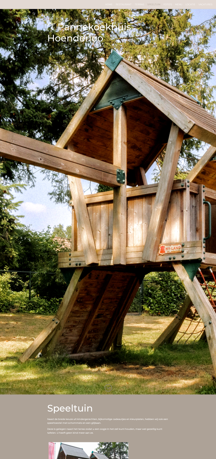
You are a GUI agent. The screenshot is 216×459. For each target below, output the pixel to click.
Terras (139, 5)
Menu (178, 5)
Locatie (190, 5)
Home (108, 5)
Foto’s (167, 5)
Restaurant (124, 5)
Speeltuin (153, 5)
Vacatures (205, 5)
